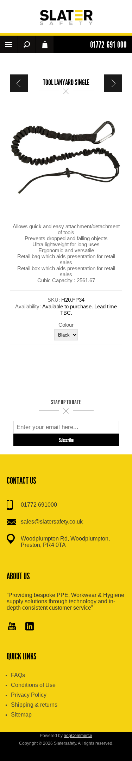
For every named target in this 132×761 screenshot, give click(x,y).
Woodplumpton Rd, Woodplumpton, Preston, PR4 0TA (65, 542)
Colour (66, 324)
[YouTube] (12, 627)
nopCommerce (78, 735)
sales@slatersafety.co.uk (52, 522)
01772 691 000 (108, 45)
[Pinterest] (29, 627)
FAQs (18, 675)
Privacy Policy (28, 695)
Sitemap (21, 715)
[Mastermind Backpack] (113, 83)
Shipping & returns (34, 705)
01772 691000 (39, 505)
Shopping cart (45, 44)
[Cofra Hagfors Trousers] (19, 83)
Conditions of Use (33, 685)
